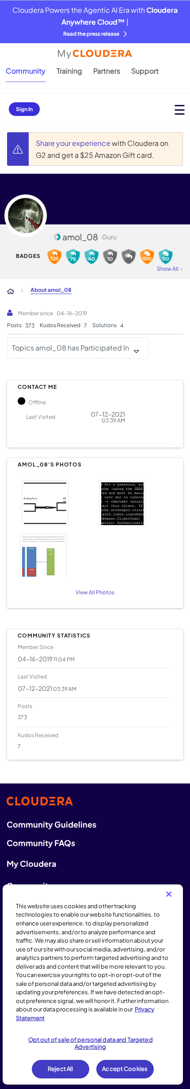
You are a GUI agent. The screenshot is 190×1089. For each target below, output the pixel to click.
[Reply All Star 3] (91, 257)
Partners (106, 70)
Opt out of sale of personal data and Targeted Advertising (90, 1043)
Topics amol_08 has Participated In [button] (70, 347)
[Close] (169, 894)
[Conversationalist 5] (147, 257)
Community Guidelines (51, 824)
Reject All (60, 1068)
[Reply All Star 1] (129, 257)
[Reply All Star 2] (110, 257)
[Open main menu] (180, 109)
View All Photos (95, 592)
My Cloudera (31, 863)
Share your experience (74, 143)
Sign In (24, 109)
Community (26, 70)
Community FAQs (41, 843)
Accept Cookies (125, 1068)
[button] (55, 501)
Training (69, 70)
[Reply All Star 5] (54, 257)
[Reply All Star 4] (73, 257)
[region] (93, 984)
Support (145, 70)
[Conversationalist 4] (166, 257)
